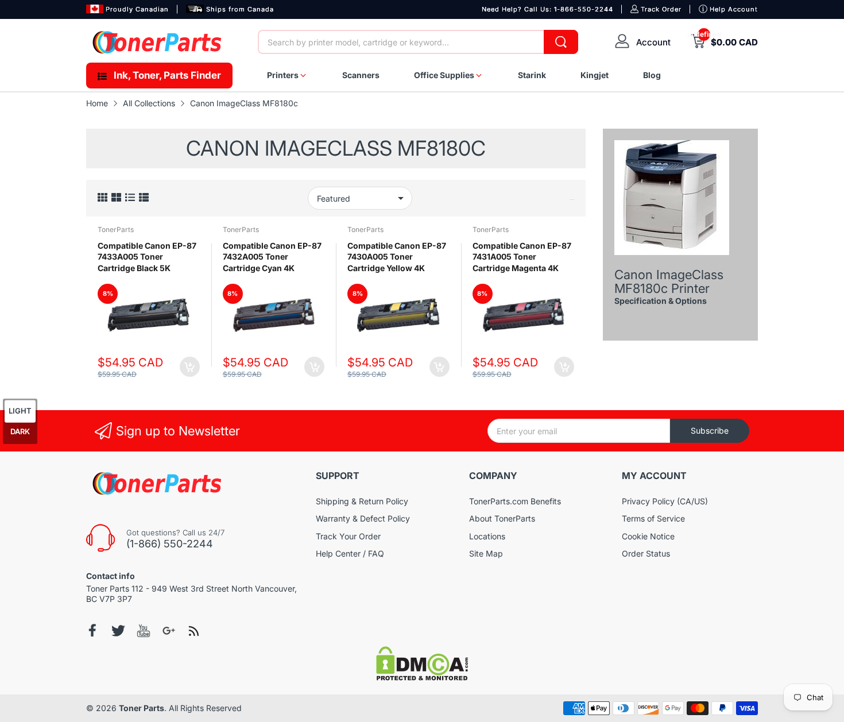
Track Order (661, 9)
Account (653, 42)
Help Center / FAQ (350, 553)
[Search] (561, 42)
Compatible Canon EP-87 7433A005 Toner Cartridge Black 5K (147, 257)
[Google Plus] (169, 631)
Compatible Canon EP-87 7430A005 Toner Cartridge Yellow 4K (396, 257)
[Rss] (194, 631)
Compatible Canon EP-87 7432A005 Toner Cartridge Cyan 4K (272, 257)
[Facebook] (93, 630)
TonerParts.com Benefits (515, 501)
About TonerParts (502, 518)
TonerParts (116, 229)
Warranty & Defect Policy (363, 518)
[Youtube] (143, 631)
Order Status (646, 553)
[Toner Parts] (158, 42)
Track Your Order (348, 536)
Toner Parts (141, 708)
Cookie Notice (648, 536)
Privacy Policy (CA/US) (665, 501)
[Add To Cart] (190, 367)
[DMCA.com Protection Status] (422, 677)
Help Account (734, 9)
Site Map (486, 553)
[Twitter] (118, 631)
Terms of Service (653, 518)
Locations (487, 536)
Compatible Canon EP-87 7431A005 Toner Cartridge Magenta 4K (522, 257)
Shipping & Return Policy (362, 501)
